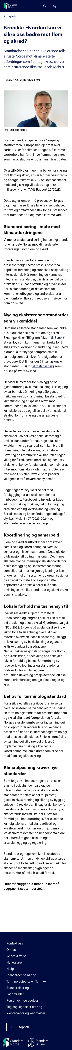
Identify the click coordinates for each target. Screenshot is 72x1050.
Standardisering (17, 988)
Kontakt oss (14, 943)
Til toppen (22, 1027)
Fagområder (15, 994)
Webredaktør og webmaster (25, 1013)
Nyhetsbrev (14, 962)
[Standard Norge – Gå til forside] (10, 6)
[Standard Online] (38, 1042)
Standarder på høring (21, 975)
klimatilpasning (43, 366)
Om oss (11, 949)
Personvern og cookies (22, 1000)
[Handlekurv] (54, 6)
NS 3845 (58, 337)
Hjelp (10, 968)
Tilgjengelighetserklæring (24, 1007)
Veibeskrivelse (16, 956)
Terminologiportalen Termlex (26, 981)
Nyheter (12, 16)
